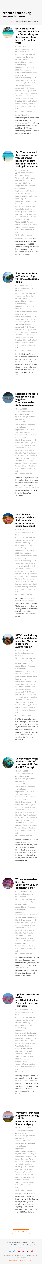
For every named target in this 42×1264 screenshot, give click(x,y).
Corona (32, 54)
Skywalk (30, 91)
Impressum (13, 1260)
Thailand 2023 (20, 98)
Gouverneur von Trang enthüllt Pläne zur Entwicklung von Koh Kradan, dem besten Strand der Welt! (27, 35)
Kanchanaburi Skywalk (23, 73)
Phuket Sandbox (25, 85)
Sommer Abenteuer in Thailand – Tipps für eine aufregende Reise (27, 277)
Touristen (32, 104)
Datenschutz (23, 1260)
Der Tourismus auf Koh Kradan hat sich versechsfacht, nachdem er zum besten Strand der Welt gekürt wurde (27, 159)
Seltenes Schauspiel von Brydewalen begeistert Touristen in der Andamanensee (27, 399)
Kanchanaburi (25, 70)
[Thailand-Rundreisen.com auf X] (27, 1251)
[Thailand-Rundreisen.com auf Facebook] (14, 1251)
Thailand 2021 (28, 96)
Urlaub (17, 106)
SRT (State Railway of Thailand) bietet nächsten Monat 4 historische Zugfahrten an (26, 641)
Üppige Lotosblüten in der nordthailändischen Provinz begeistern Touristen (27, 1000)
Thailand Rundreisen (25, 49)
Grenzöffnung (20, 65)
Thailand (18, 96)
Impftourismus (20, 67)
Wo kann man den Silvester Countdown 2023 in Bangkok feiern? (26, 883)
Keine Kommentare (25, 111)
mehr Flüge (28, 80)
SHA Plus (22, 91)
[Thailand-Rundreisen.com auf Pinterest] (32, 1251)
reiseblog (18, 88)
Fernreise (31, 62)
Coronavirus (22, 897)
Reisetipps (21, 291)
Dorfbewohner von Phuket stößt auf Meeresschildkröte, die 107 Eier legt (26, 763)
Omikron (28, 83)
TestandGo (33, 93)
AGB (31, 1260)
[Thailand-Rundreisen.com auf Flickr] (23, 1251)
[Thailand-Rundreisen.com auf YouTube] (19, 1251)
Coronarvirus (20, 57)
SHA (24, 88)
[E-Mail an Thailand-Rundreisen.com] (10, 1251)
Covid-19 (29, 57)
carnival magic (23, 54)
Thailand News (23, 52)
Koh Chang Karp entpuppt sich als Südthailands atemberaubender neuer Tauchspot (26, 520)
